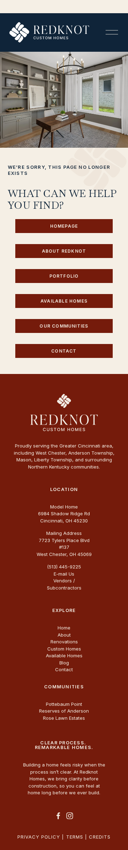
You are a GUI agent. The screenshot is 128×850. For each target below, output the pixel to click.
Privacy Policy (38, 837)
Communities (64, 687)
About (64, 635)
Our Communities (63, 326)
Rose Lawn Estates (64, 718)
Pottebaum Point (64, 704)
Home (64, 628)
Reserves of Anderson (64, 711)
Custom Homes (64, 649)
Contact (63, 351)
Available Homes (64, 301)
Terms (74, 837)
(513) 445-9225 (64, 567)
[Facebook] (58, 815)
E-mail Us (64, 574)
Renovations (64, 641)
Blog (64, 663)
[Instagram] (69, 815)
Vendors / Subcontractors (64, 584)
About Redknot (64, 251)
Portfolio (64, 276)
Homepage (64, 226)
